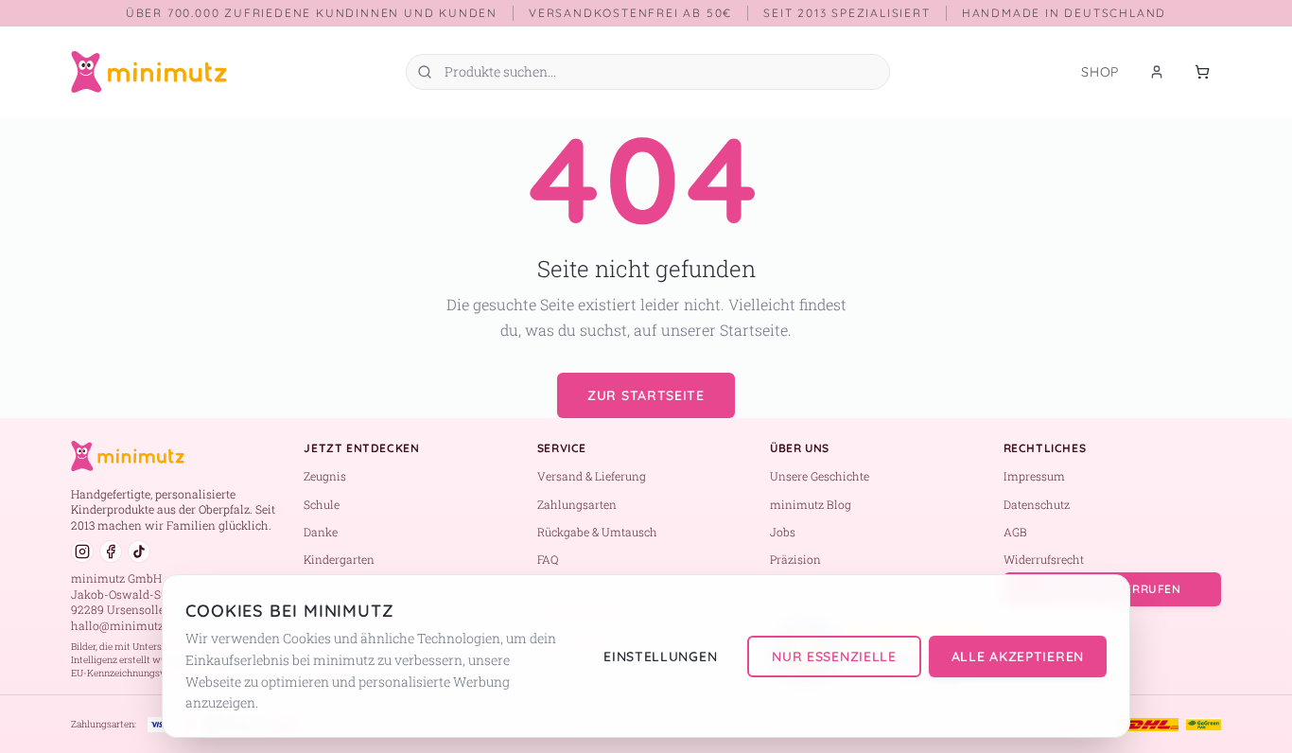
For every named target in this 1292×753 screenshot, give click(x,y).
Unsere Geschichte (819, 475)
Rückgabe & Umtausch (597, 531)
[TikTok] (139, 551)
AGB (1015, 531)
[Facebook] (110, 551)
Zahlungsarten (577, 504)
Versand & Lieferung (591, 475)
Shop (1100, 71)
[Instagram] (82, 551)
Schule (322, 504)
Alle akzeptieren (1018, 656)
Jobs (782, 531)
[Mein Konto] (1157, 72)
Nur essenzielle (834, 656)
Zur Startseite (646, 395)
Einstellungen (660, 656)
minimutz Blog (810, 504)
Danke (321, 531)
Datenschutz (1037, 504)
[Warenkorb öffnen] (1202, 72)
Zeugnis (325, 475)
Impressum (1034, 475)
